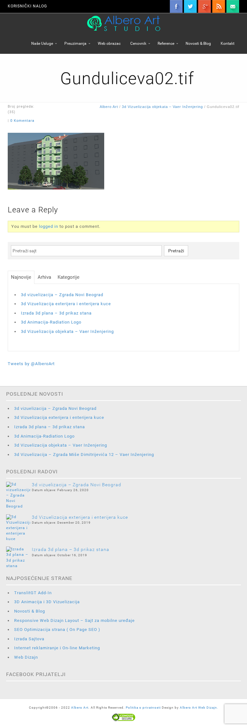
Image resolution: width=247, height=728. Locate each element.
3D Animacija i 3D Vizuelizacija (47, 601)
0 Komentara (22, 121)
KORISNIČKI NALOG (27, 6)
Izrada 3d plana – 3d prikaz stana (56, 313)
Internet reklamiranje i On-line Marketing (57, 647)
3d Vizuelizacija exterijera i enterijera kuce (66, 303)
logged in (48, 226)
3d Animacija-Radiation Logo (51, 322)
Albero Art (109, 107)
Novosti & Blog (29, 611)
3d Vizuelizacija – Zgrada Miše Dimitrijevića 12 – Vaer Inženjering (84, 454)
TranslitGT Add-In (33, 592)
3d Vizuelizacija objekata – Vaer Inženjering (162, 107)
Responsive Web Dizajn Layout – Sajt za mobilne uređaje (74, 620)
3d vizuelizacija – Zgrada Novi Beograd (62, 294)
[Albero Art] (123, 23)
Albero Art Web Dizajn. (199, 707)
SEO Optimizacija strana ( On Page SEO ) (57, 629)
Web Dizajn (26, 657)
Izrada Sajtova (29, 638)
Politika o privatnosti (144, 707)
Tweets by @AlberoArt (31, 363)
